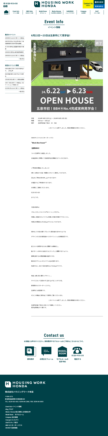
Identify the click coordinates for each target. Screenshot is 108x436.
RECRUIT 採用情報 (11, 428)
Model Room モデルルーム (15, 414)
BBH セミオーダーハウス (14, 425)
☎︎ (10, 3)
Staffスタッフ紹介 (12, 422)
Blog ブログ (9, 409)
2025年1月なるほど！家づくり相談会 (14, 88)
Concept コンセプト (12, 420)
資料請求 (99, 2)
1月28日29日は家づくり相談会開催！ (14, 79)
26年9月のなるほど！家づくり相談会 (14, 38)
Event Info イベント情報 (13, 406)
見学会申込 (99, 6)
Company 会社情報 (12, 417)
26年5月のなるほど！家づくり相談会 (14, 55)
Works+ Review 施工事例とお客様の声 (18, 412)
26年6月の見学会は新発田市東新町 (14, 52)
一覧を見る (21, 59)
